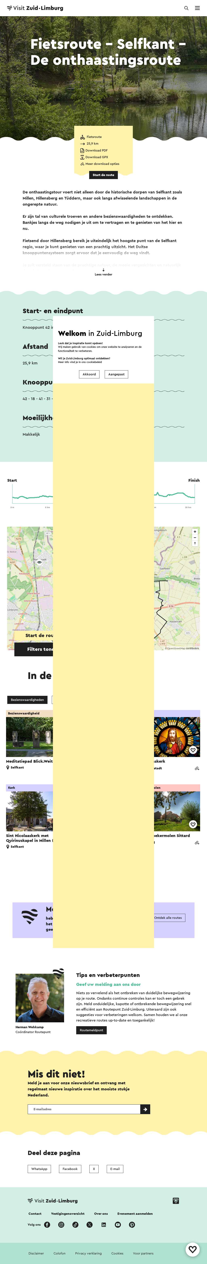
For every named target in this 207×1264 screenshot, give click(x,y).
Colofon (59, 1253)
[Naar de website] (197, 768)
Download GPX (97, 157)
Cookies (117, 1253)
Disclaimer (36, 1253)
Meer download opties (102, 163)
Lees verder (103, 274)
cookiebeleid (94, 362)
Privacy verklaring (88, 1253)
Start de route (103, 175)
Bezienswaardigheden (27, 699)
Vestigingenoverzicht (67, 1213)
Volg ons (34, 1224)
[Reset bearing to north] (195, 543)
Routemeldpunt (91, 1030)
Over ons (101, 1213)
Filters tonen (42, 649)
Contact (35, 1213)
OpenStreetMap (176, 648)
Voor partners (143, 1253)
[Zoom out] (195, 537)
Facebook (70, 1169)
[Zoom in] (195, 532)
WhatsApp (39, 1169)
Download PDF (97, 150)
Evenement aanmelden (135, 1213)
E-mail (115, 1169)
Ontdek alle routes (168, 917)
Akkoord (89, 374)
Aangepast (116, 374)
